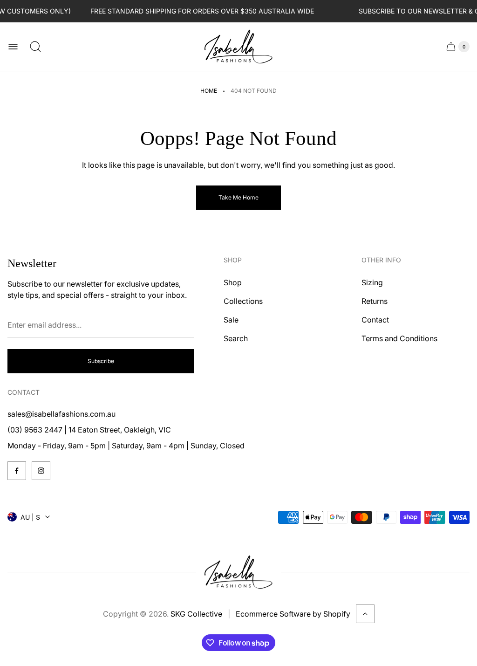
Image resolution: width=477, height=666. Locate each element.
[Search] (35, 46)
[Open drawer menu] (13, 46)
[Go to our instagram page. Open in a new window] (41, 470)
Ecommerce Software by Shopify (293, 613)
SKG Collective (196, 613)
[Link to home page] (238, 572)
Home (208, 90)
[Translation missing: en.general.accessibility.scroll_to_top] (365, 613)
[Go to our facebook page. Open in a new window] (16, 470)
